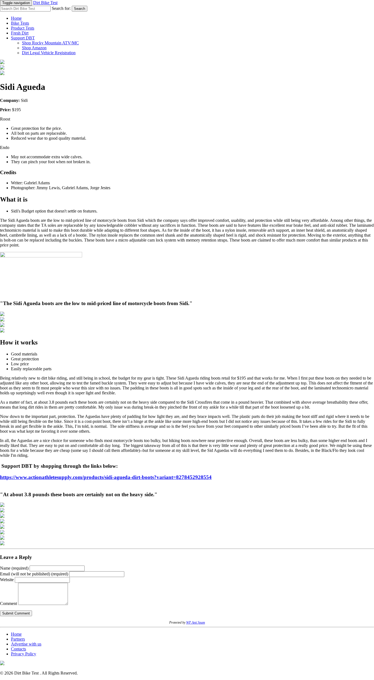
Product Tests (22, 28)
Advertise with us (26, 644)
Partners (18, 639)
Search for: (61, 8)
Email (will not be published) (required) (34, 574)
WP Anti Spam (195, 622)
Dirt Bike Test (45, 2)
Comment (8, 603)
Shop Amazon (34, 47)
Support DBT (23, 38)
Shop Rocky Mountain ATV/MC (50, 43)
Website (7, 579)
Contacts (18, 649)
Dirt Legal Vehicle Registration (49, 52)
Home (16, 18)
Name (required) (14, 568)
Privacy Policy (23, 654)
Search (79, 9)
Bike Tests (20, 23)
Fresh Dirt (19, 33)
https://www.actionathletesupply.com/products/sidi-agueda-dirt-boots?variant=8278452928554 (106, 477)
